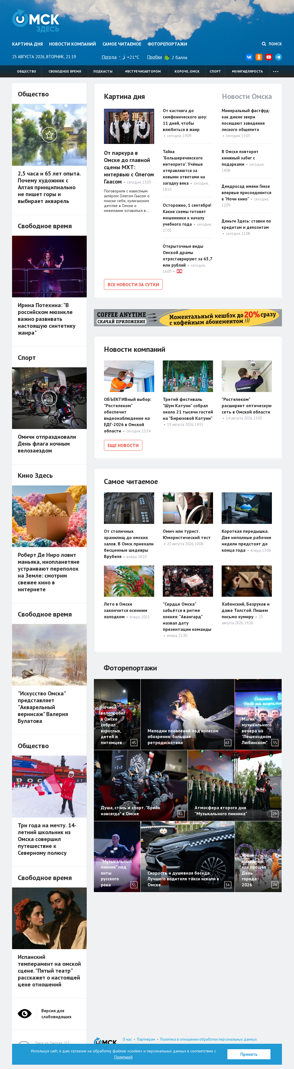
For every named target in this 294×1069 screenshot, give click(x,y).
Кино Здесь (35, 475)
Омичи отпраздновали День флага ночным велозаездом (47, 443)
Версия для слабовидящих (56, 1013)
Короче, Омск (187, 71)
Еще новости (123, 445)
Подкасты (103, 71)
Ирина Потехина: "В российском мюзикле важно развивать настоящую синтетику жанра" (47, 318)
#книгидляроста (247, 71)
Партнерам (146, 1039)
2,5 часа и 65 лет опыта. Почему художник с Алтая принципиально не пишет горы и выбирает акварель (49, 187)
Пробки (154, 57)
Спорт (215, 71)
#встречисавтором (143, 71)
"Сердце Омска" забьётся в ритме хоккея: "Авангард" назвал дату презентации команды (187, 616)
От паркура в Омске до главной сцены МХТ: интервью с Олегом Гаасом (129, 167)
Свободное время (65, 71)
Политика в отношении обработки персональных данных (208, 1039)
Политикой (123, 1057)
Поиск (275, 43)
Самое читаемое (121, 44)
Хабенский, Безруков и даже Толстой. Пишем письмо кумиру (246, 610)
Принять (249, 1054)
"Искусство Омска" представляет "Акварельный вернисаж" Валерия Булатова (43, 707)
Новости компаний (72, 44)
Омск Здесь (35, 21)
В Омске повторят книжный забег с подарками (240, 158)
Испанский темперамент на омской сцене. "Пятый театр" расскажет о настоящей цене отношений (49, 970)
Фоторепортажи (167, 44)
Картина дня (27, 44)
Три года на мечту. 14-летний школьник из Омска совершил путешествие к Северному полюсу (47, 839)
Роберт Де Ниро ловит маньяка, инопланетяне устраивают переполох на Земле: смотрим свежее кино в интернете (49, 572)
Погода (109, 57)
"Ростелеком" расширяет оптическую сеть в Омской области (247, 405)
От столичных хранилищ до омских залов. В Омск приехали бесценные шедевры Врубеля (129, 543)
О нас (127, 1039)
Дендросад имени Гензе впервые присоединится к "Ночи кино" (246, 193)
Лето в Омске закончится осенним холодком (125, 610)
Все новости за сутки (133, 284)
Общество (26, 71)
